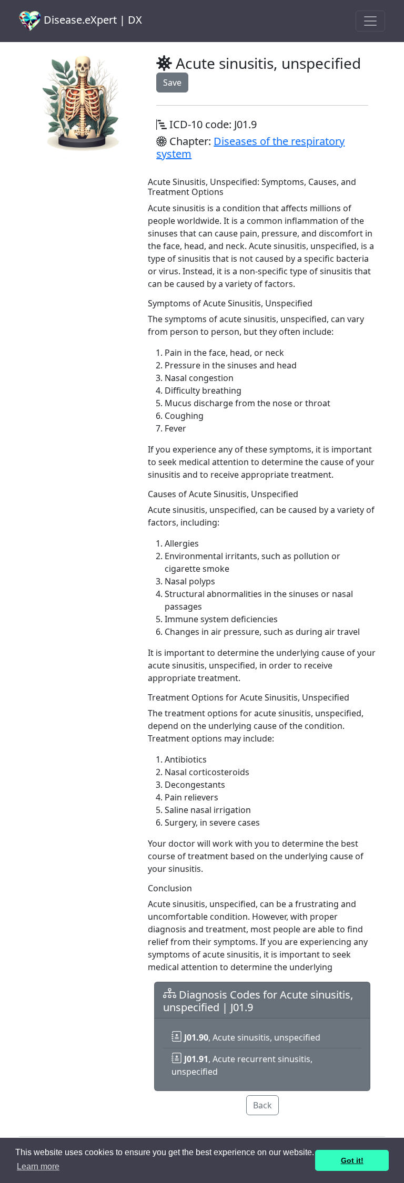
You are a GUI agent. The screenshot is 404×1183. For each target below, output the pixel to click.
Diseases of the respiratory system (250, 147)
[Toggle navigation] (370, 21)
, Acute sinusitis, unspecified (252, 1037)
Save (172, 82)
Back (262, 1105)
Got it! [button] (352, 1160)
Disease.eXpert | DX (91, 20)
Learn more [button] (38, 1166)
